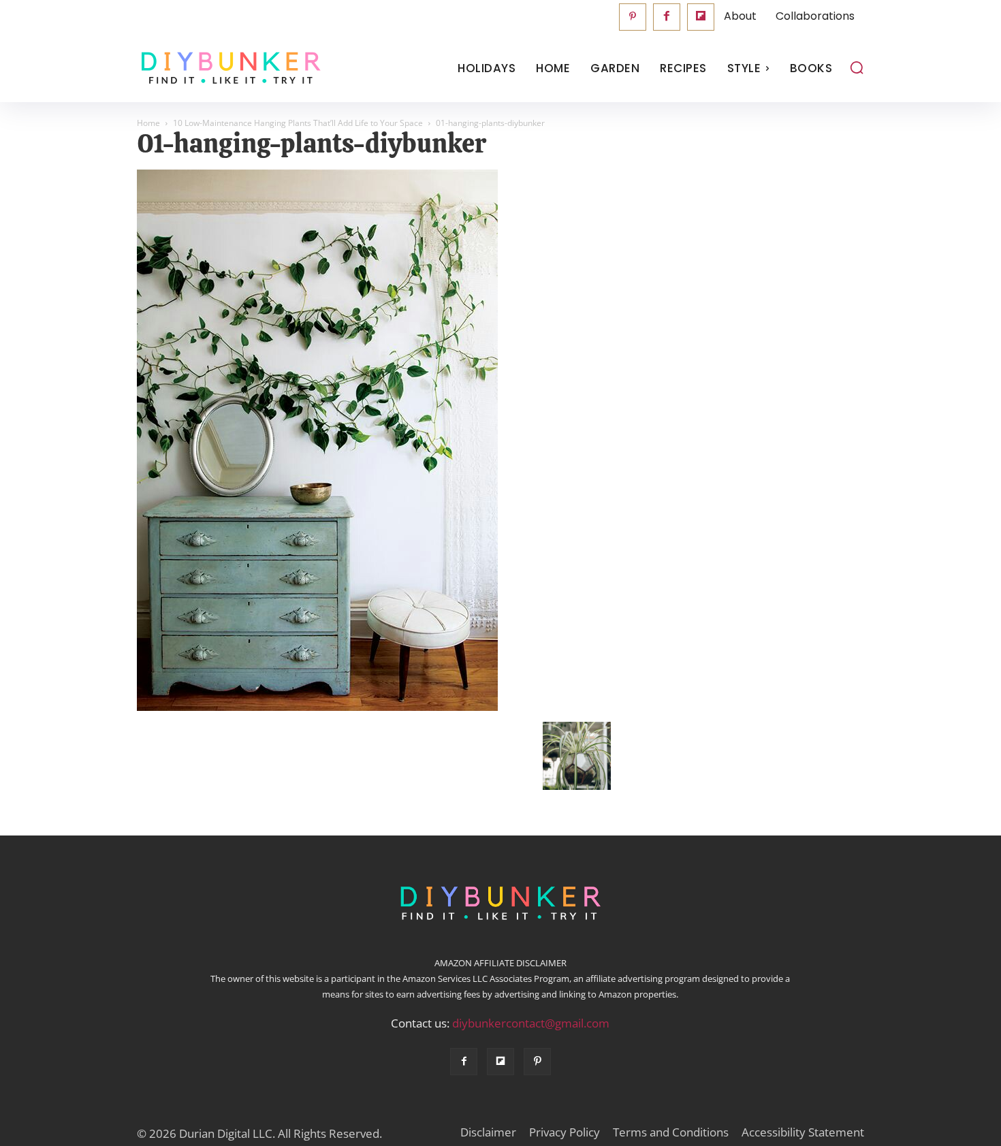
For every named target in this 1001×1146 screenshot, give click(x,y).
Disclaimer (488, 1132)
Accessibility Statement (803, 1132)
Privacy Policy (564, 1132)
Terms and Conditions (671, 1132)
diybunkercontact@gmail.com (530, 1023)
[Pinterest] (632, 17)
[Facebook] (666, 17)
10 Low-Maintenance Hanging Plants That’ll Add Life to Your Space (298, 123)
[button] (856, 67)
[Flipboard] (700, 17)
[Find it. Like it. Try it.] (228, 68)
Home (148, 123)
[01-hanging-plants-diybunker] (317, 707)
